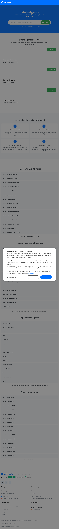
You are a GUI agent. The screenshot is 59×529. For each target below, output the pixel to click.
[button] (11, 277)
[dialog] (29, 264)
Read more (31, 273)
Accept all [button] (46, 277)
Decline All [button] (33, 277)
